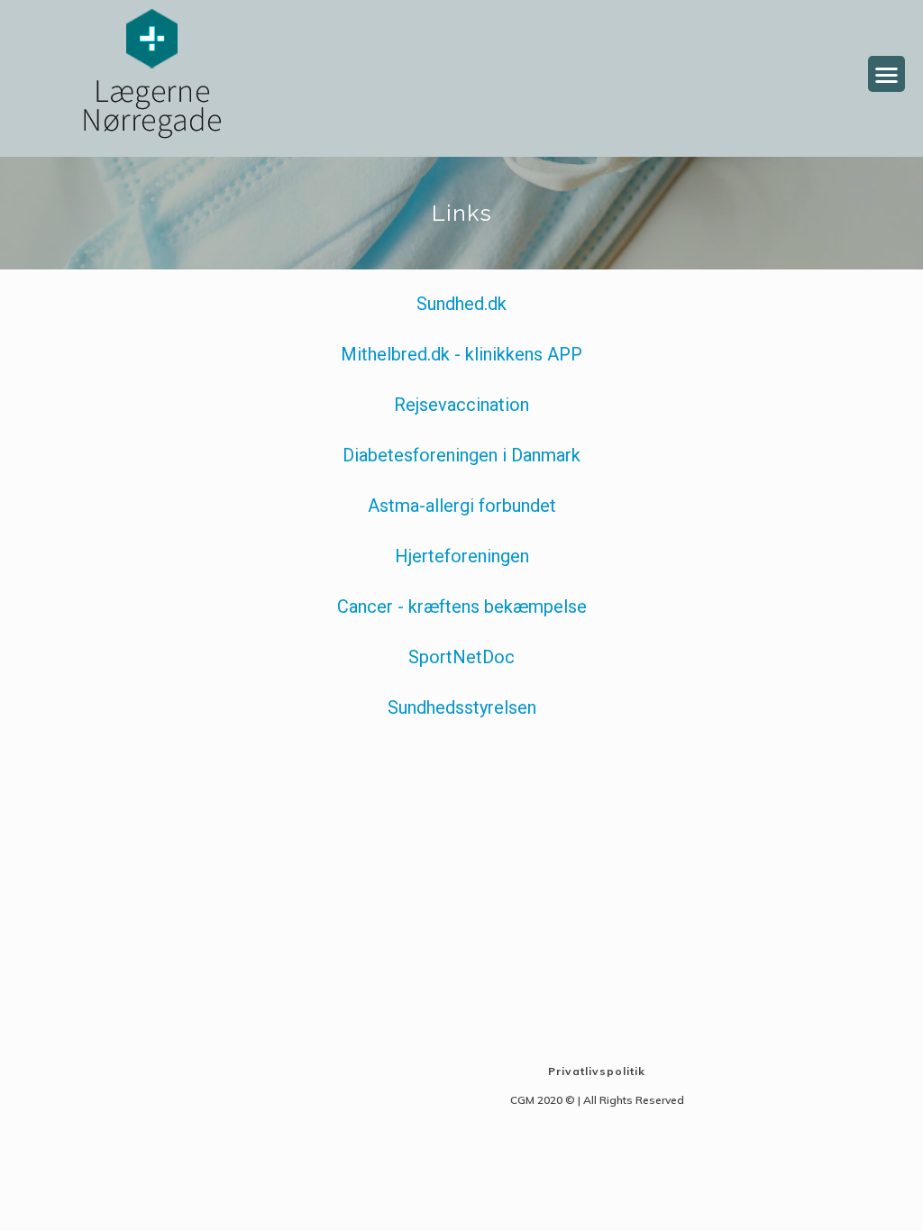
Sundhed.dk (461, 304)
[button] (886, 74)
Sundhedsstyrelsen (462, 707)
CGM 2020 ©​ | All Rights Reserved (597, 1100)
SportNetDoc (461, 657)
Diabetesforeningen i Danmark (461, 455)
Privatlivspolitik (596, 1071)
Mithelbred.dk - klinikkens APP (461, 354)
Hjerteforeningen (462, 556)
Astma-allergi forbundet (462, 505)
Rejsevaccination (461, 404)
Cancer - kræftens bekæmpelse (462, 606)
